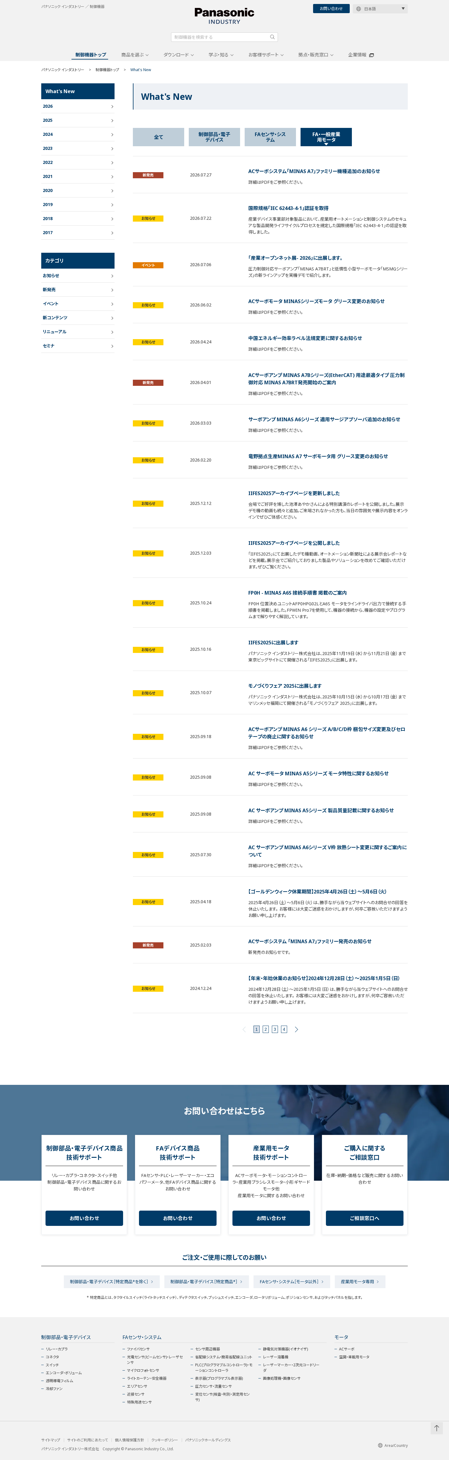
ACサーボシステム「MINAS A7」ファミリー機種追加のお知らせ (314, 171)
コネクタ (52, 1357)
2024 (48, 134)
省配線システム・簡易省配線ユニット (223, 1357)
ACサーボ (347, 1349)
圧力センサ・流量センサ (213, 1386)
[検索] (272, 37)
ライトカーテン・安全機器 (146, 1378)
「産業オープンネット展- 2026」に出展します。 (295, 258)
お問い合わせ (331, 8)
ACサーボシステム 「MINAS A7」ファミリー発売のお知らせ (309, 941)
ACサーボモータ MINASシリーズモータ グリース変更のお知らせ (316, 301)
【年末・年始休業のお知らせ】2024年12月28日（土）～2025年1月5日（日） (324, 978)
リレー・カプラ (57, 1349)
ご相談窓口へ (364, 1218)
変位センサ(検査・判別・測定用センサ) (222, 1397)
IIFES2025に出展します (273, 642)
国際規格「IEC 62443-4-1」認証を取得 (288, 208)
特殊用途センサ (139, 1402)
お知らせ (148, 218)
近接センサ (135, 1394)
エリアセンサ (137, 1386)
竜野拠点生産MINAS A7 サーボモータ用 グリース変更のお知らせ (318, 456)
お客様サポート (263, 55)
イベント (148, 265)
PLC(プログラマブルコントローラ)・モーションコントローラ (223, 1367)
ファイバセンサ (138, 1349)
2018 (48, 218)
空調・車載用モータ (354, 1357)
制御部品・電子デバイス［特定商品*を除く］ (109, 1281)
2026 (48, 106)
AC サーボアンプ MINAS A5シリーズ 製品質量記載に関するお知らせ (321, 810)
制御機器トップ (90, 55)
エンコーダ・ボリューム (64, 1372)
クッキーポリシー (164, 1440)
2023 (48, 148)
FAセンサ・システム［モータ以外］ (289, 1281)
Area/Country (396, 1445)
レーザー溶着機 (275, 1357)
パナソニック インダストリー (62, 69)
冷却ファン (54, 1388)
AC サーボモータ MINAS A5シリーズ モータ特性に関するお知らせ (318, 773)
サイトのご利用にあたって (87, 1440)
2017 (48, 232)
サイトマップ (50, 1440)
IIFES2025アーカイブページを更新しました (294, 493)
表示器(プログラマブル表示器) (219, 1378)
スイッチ (52, 1365)
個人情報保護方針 (129, 1440)
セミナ (48, 346)
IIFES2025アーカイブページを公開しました (294, 543)
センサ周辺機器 (207, 1349)
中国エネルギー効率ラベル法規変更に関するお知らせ (305, 338)
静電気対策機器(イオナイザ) (285, 1349)
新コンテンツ (55, 318)
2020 (48, 190)
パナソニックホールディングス (208, 1440)
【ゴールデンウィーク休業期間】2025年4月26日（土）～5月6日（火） (317, 891)
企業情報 (357, 55)
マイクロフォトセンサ (143, 1370)
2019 (48, 204)
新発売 (148, 175)
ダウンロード (176, 55)
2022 (48, 162)
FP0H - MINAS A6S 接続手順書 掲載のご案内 (297, 592)
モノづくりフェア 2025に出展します (285, 686)
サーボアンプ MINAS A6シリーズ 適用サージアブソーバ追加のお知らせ (324, 419)
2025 (48, 120)
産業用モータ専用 (357, 1281)
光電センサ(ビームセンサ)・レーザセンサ (155, 1359)
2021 (48, 176)
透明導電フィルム (59, 1380)
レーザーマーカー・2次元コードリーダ (291, 1367)
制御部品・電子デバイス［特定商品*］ (204, 1281)
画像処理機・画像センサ (282, 1378)
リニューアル (55, 332)
